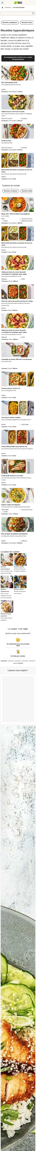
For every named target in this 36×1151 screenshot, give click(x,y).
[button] (10, 23)
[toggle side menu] (2, 2)
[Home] (2, 8)
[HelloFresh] (18, 2)
